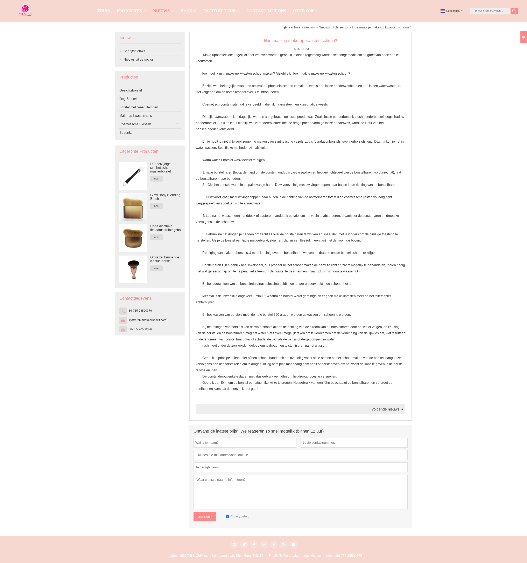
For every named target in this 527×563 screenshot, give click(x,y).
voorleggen (205, 516)
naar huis (291, 27)
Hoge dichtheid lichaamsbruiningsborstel (165, 228)
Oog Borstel (128, 99)
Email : (273, 555)
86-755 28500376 (140, 310)
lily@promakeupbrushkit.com (147, 319)
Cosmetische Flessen (135, 124)
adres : (174, 555)
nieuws (309, 27)
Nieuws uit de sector (333, 27)
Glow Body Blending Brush (165, 197)
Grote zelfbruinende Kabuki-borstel (164, 259)
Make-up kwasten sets (135, 115)
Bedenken (126, 132)
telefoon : (329, 555)
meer (156, 178)
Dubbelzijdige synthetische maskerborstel (160, 167)
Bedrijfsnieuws (134, 51)
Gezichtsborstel (130, 90)
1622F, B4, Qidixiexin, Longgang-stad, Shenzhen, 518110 (221, 555)
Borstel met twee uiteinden (138, 107)
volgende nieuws (387, 409)
